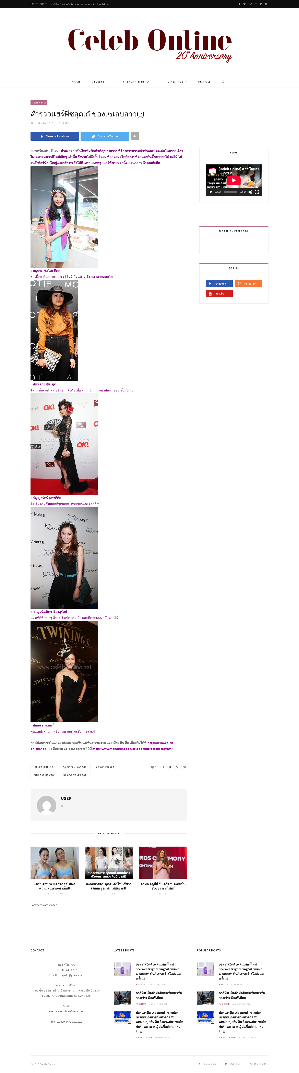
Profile (204, 81)
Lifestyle (175, 81)
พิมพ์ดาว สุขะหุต (44, 775)
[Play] (211, 192)
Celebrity (100, 81)
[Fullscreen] (257, 192)
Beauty (140, 984)
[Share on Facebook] (163, 767)
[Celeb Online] (149, 42)
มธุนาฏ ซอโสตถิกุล (75, 775)
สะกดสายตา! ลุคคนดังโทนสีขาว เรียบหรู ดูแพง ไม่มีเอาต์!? (109, 886)
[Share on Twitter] (170, 767)
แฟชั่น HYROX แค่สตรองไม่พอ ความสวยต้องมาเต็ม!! (54, 886)
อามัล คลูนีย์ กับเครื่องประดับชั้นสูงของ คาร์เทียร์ (163, 886)
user (66, 798)
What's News (144, 1037)
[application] (234, 180)
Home (76, 81)
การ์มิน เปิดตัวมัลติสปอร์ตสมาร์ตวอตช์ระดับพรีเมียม (80, 4)
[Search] (222, 81)
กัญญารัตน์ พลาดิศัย (75, 767)
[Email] (184, 767)
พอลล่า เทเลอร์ (105, 767)
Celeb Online (43, 767)
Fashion (141, 1004)
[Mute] (250, 192)
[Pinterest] (177, 767)
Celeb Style (39, 102)
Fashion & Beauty (138, 81)
